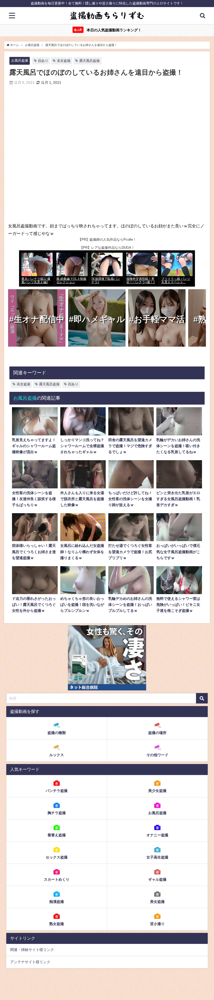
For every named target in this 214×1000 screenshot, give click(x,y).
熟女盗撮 (56, 924)
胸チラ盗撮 (56, 813)
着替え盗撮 (56, 835)
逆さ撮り (157, 924)
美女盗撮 (63, 60)
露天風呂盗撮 (89, 60)
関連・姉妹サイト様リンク (32, 949)
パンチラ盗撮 (57, 790)
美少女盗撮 (157, 790)
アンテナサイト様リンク (30, 962)
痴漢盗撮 (56, 901)
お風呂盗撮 (19, 60)
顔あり (43, 60)
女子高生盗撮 (157, 857)
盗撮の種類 (56, 733)
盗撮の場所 (157, 733)
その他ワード (157, 755)
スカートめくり (56, 879)
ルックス (56, 755)
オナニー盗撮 (157, 835)
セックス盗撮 (57, 857)
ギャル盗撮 (157, 879)
